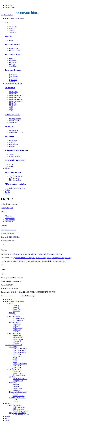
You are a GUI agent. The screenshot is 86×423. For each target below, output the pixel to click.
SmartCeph (13, 140)
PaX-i (11, 40)
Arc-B (11, 164)
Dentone (12, 146)
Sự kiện (7, 190)
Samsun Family (10, 7)
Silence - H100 (14, 120)
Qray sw (12, 142)
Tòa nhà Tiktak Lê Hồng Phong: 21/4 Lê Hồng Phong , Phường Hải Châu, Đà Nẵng (43, 258)
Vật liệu (7, 168)
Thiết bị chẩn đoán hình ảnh (14, 18)
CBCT (8, 22)
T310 (11, 110)
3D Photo (9, 126)
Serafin (11, 154)
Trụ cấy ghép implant (16, 176)
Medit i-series (13, 92)
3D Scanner (10, 88)
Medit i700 (12, 103)
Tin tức (7, 192)
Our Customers (10, 220)
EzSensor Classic (15, 50)
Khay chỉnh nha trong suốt (16, 150)
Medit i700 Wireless (15, 101)
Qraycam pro (13, 78)
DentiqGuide (13, 144)
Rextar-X (12, 58)
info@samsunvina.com (8, 230)
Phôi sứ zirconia (14, 178)
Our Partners (9, 221)
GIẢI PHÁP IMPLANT (15, 160)
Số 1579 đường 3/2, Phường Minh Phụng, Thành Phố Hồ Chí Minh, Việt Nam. (39, 261)
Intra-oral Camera (13, 70)
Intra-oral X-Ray (12, 54)
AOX (11, 166)
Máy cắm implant (15, 180)
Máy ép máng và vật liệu (15, 184)
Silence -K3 (13, 122)
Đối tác (7, 194)
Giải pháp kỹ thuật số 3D (13, 83)
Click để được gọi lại (28, 296)
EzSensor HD (13, 48)
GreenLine (12, 66)
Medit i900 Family (15, 95)
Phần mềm (9, 136)
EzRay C (12, 64)
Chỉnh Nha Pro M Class (17, 188)
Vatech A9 (12, 32)
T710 (11, 107)
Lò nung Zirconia (15, 119)
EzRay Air (12, 60)
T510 (11, 109)
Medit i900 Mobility (16, 99)
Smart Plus (12, 26)
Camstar (12, 82)
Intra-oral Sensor (12, 44)
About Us (8, 5)
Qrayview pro (13, 76)
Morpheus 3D (13, 131)
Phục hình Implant (13, 172)
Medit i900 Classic (15, 97)
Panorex (8, 36)
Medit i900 (12, 94)
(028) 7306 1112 (14, 237)
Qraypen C (13, 74)
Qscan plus (13, 80)
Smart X (12, 30)
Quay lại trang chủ (7, 208)
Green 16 (12, 28)
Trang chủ (8, 299)
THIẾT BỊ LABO (12, 114)
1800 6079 (10, 233)
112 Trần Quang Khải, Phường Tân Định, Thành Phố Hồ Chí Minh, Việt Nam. (36, 254)
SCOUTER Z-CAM (16, 132)
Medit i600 (12, 105)
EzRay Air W (13, 62)
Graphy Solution (14, 156)
